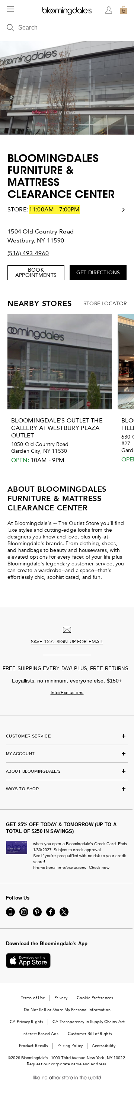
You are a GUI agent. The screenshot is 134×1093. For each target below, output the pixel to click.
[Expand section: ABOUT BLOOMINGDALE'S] (67, 771)
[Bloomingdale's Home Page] (67, 10)
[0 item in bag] (123, 10)
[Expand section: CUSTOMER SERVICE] (67, 736)
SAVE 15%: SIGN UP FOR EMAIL (67, 641)
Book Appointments (36, 272)
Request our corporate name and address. (67, 1064)
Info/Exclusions (67, 692)
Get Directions (98, 272)
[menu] (10, 8)
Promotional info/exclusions (59, 867)
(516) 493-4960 (28, 253)
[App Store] (28, 960)
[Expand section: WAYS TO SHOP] (67, 788)
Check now (99, 867)
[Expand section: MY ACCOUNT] (67, 753)
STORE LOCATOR (105, 303)
